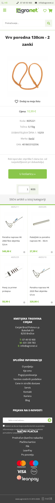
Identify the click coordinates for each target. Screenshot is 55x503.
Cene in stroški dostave (27, 407)
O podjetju (27, 390)
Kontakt (27, 415)
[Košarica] (49, 10)
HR (5, 2)
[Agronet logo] (27, 10)
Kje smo (27, 394)
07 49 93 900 (26, 2)
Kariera (27, 419)
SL (2, 2)
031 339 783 (29, 366)
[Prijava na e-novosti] (49, 444)
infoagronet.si (46, 2)
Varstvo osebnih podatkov (27, 403)
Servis (27, 411)
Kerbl (31, 138)
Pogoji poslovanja (27, 398)
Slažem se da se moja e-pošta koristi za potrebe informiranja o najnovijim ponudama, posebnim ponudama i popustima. (24, 453)
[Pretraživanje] (48, 23)
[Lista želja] (45, 10)
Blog (27, 424)
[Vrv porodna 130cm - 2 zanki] (27, 76)
